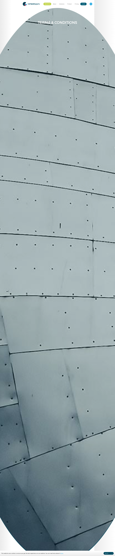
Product (69, 4)
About (54, 4)
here (62, 553)
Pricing (77, 4)
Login (83, 4)
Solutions (61, 4)
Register (47, 4)
